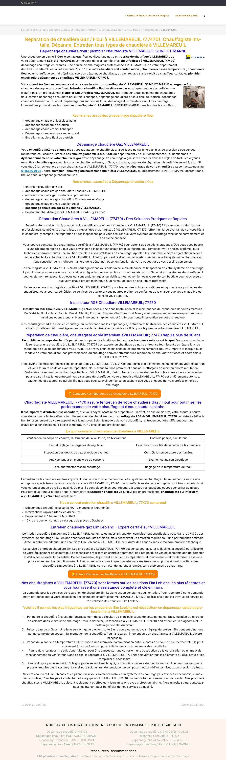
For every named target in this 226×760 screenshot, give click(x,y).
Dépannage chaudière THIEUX (159, 735)
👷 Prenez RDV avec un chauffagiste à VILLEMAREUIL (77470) (113, 574)
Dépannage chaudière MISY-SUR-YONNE (159, 740)
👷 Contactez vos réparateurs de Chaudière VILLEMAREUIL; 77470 (113, 393)
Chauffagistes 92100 (186, 15)
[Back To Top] (218, 752)
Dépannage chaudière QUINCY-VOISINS (67, 744)
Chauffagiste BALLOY (34, 704)
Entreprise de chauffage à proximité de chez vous (47, 30)
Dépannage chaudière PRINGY (67, 731)
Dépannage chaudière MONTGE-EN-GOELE (159, 731)
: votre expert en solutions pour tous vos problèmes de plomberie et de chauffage (113, 756)
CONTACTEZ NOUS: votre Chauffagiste (147, 15)
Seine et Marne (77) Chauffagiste (141, 30)
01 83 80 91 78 (30, 3)
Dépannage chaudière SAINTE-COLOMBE (67, 740)
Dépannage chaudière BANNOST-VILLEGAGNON (159, 744)
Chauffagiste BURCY (192, 704)
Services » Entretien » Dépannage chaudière (98, 30)
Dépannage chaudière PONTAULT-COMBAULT (67, 735)
